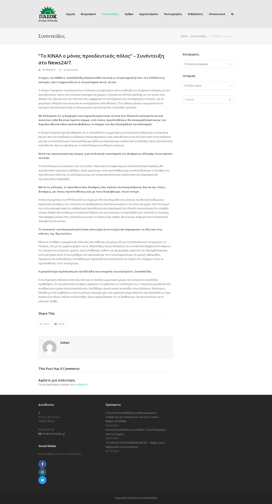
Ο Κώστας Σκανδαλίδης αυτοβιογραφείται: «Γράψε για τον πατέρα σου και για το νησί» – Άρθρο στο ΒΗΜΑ (133, 417)
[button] (45, 324)
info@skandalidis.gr (53, 433)
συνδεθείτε (81, 384)
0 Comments (71, 70)
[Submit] (230, 99)
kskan (65, 342)
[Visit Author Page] (50, 347)
